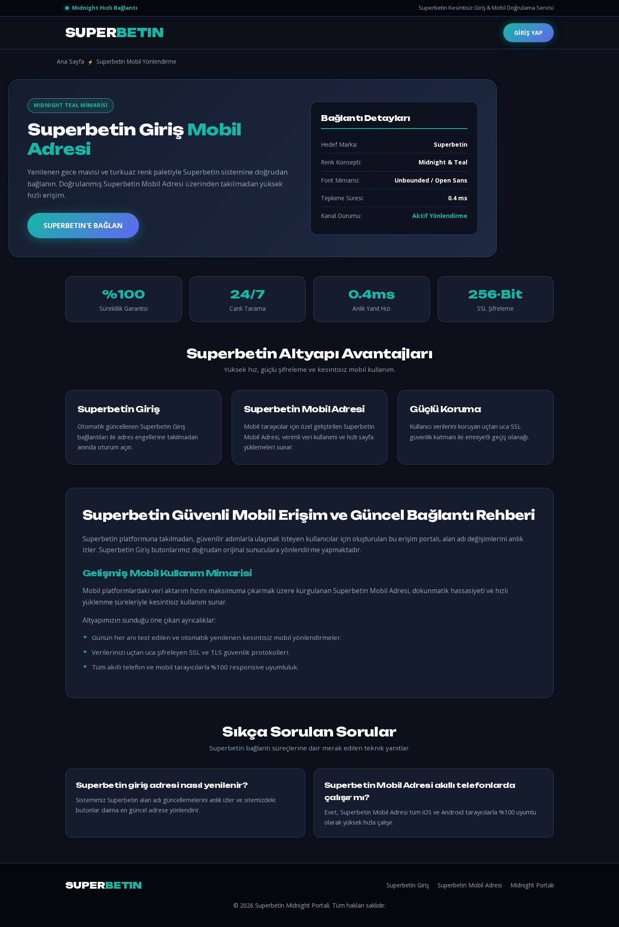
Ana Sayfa (70, 61)
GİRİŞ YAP (528, 33)
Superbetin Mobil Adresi (470, 885)
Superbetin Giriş (408, 885)
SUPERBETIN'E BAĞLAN (83, 225)
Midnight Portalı (532, 885)
